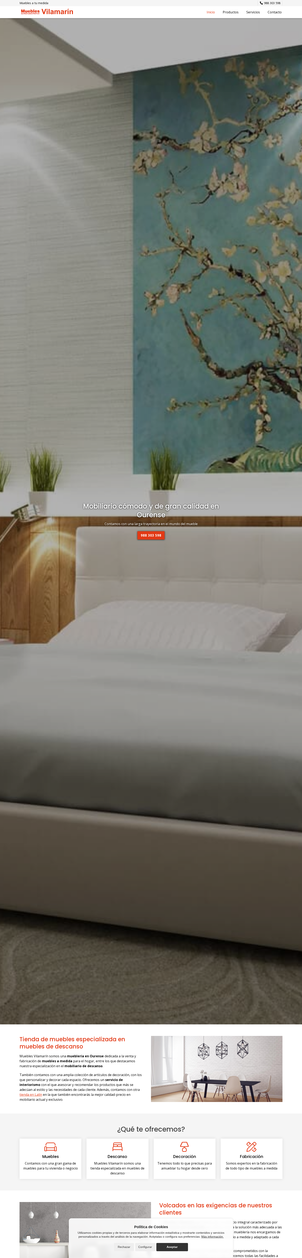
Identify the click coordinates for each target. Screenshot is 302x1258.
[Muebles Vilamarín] (46, 12)
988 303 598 (151, 535)
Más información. (212, 1236)
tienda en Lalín (31, 1094)
